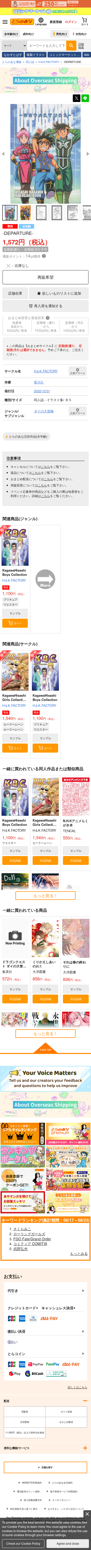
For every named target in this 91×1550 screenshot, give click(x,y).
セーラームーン (13, 724)
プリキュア (10, 599)
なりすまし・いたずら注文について (66, 1508)
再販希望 (45, 277)
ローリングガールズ (29, 1233)
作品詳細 (15, 860)
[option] (45, 154)
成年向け (28, 34)
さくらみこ (22, 1228)
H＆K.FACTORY (14, 580)
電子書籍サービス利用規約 (63, 1491)
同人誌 (30, 62)
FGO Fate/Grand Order (32, 1238)
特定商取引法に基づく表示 (23, 1508)
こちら (45, 466)
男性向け (61, 34)
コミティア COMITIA (30, 1243)
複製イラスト (36, 54)
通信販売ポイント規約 (28, 1491)
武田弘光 (20, 1248)
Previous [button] (3, 154)
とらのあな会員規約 (62, 1482)
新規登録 (56, 21)
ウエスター (10, 604)
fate (86, 54)
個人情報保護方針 (33, 1500)
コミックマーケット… (64, 54)
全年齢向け (11, 34)
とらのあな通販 (11, 62)
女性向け (81, 34)
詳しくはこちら (77, 1387)
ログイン (71, 21)
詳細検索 (81, 45)
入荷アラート (77, 373)
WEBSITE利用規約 (32, 1482)
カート (18, 623)
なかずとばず (13, 54)
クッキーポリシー (61, 1500)
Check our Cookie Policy (23, 1543)
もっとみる (79, 1253)
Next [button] (88, 154)
